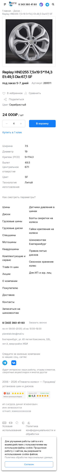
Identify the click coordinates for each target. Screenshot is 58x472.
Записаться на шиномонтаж (11, 310)
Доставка (8, 294)
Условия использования (11, 428)
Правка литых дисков (38, 252)
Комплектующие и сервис (13, 258)
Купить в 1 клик (12, 132)
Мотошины (9, 242)
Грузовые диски (12, 228)
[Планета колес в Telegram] (5, 363)
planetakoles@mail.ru (13, 333)
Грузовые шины (12, 221)
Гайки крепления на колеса (41, 231)
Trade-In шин (10, 267)
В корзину (42, 123)
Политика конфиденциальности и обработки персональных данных (40, 432)
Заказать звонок (38, 322)
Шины (6, 207)
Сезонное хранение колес (41, 263)
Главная (6, 10)
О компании (9, 280)
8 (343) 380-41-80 (13, 322)
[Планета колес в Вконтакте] (14, 363)
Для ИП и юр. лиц (40, 272)
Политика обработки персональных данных (28, 457)
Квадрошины (10, 249)
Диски (16, 10)
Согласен (29, 464)
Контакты (8, 301)
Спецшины (9, 235)
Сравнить (35, 93)
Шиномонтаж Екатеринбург (37, 241)
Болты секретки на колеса (41, 220)
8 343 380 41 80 (27, 4)
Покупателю (10, 288)
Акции (6, 273)
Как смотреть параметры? (19, 197)
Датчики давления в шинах (42, 209)
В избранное (15, 93)
